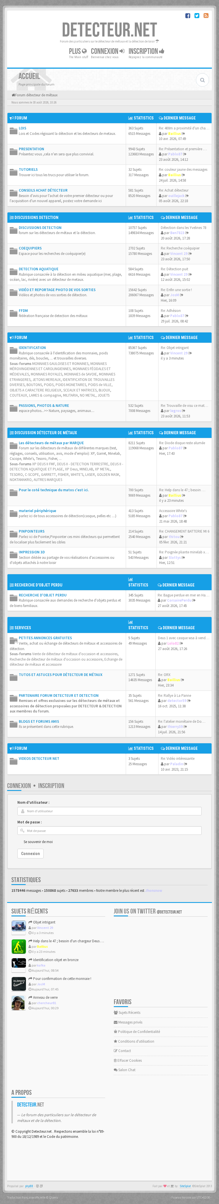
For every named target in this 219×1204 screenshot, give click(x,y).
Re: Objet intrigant (175, 347)
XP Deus (71, 469)
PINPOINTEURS (31, 531)
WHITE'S (77, 474)
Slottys (175, 557)
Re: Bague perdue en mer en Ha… (183, 595)
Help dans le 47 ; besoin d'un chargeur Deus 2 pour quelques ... (80, 941)
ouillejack (176, 195)
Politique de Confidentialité (138, 1031)
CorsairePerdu (179, 600)
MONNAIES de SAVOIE (80, 374)
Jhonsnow (153, 890)
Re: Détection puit (174, 269)
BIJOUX (104, 390)
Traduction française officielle (26, 1197)
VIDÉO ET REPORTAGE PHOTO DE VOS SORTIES (57, 289)
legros (175, 410)
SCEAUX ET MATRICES (80, 390)
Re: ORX (164, 674)
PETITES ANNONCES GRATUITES (45, 637)
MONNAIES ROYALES (46, 374)
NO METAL (88, 395)
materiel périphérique (37, 510)
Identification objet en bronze (55, 959)
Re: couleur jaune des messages (183, 169)
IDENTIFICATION (32, 347)
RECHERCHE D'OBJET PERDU (38, 585)
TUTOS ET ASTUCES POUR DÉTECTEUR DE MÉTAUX (60, 674)
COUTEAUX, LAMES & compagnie (35, 395)
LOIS (22, 128)
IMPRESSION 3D (32, 552)
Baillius (174, 133)
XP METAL (102, 469)
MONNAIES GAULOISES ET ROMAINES (60, 363)
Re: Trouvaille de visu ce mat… (184, 405)
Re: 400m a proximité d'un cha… (184, 128)
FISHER (63, 474)
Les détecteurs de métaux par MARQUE (51, 442)
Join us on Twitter (148, 911)
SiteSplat (185, 1186)
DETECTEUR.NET (109, 30)
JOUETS (104, 395)
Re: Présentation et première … (183, 149)
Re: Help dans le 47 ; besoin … (182, 490)
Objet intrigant (43, 922)
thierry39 (175, 726)
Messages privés (129, 1022)
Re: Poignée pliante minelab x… (184, 552)
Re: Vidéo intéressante (177, 758)
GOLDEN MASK (108, 474)
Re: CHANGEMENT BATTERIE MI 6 (184, 531)
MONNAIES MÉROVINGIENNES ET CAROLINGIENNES (58, 366)
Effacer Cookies (129, 1060)
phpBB (29, 1186)
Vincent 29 (179, 253)
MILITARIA (70, 395)
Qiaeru (53, 1197)
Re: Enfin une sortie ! (176, 289)
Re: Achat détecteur (173, 190)
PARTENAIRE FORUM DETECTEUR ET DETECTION (59, 695)
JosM (174, 295)
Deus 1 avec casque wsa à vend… (183, 637)
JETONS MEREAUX (47, 379)
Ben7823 (177, 232)
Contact (124, 1050)
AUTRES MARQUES (48, 479)
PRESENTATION (31, 149)
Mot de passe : (29, 822)
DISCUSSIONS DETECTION (36, 217)
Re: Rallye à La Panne (174, 695)
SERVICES (23, 628)
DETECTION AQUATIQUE (38, 269)
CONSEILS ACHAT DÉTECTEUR (43, 190)
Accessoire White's (173, 510)
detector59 (176, 700)
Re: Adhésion (171, 310)
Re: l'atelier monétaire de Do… (181, 721)
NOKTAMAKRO (21, 479)
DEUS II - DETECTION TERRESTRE (82, 464)
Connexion (105, 51)
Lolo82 (173, 643)
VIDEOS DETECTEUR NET (39, 758)
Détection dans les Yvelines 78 (183, 227)
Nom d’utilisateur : (33, 802)
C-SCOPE (32, 474)
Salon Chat (126, 1069)
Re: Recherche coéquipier (180, 248)
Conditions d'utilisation (135, 1041)
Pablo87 (175, 154)
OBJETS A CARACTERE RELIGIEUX (35, 390)
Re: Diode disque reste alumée (182, 442)
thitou (174, 536)
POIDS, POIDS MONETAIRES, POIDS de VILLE (77, 384)
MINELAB (86, 469)
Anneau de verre (45, 997)
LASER (90, 474)
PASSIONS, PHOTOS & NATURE (44, 405)
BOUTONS (34, 384)
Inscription (144, 51)
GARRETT (48, 474)
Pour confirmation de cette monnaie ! (61, 978)
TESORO (16, 474)
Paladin (176, 764)
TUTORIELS (28, 169)
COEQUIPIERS (30, 248)
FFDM (23, 310)
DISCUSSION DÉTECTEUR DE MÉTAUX (46, 433)
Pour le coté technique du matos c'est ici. (54, 490)
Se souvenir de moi (38, 841)
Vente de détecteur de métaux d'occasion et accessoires (74, 653)
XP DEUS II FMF (43, 464)
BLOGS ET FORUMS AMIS (39, 721)
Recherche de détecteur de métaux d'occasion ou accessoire (56, 659)
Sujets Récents (129, 1012)
